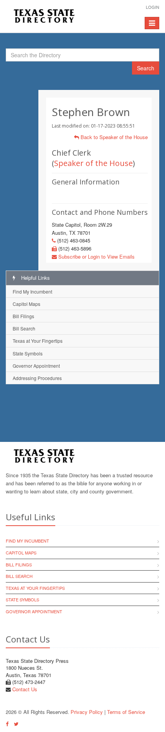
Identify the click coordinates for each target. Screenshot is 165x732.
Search (145, 68)
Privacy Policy (87, 711)
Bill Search (24, 328)
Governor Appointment (36, 365)
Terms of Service (126, 711)
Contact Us (24, 689)
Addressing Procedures (37, 378)
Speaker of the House (93, 163)
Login (152, 7)
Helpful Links (35, 277)
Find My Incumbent (32, 291)
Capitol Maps (26, 303)
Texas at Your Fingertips (38, 340)
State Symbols (28, 353)
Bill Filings (23, 316)
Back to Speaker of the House (113, 137)
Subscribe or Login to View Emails (96, 256)
